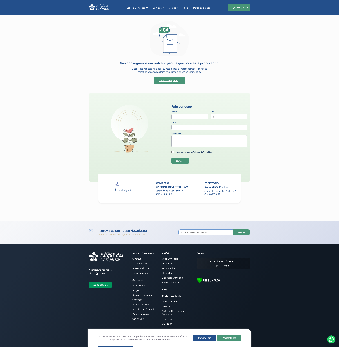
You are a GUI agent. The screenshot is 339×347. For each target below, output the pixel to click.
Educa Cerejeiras (140, 273)
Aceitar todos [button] (229, 337)
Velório (166, 253)
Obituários (167, 263)
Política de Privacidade (158, 339)
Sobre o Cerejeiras (143, 253)
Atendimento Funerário (143, 309)
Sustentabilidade (140, 268)
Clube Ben (167, 323)
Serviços (137, 280)
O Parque (136, 258)
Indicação (167, 319)
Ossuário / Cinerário (142, 294)
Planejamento (139, 285)
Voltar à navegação (168, 80)
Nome (174, 112)
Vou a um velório (170, 258)
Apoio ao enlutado (170, 282)
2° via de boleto (169, 301)
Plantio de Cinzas (140, 304)
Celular (214, 112)
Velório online (168, 268)
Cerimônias (138, 318)
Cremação (137, 299)
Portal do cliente (171, 296)
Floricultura (167, 273)
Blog (186, 7)
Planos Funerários (141, 314)
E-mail (174, 122)
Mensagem (176, 133)
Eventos (166, 306)
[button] (331, 339)
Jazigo (135, 290)
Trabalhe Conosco (141, 263)
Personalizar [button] (204, 337)
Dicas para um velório (172, 277)
